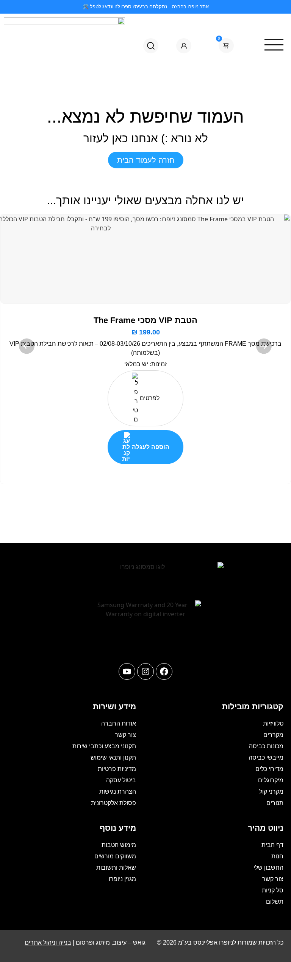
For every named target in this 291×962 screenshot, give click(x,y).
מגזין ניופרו (122, 879)
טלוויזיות (273, 723)
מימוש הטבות (119, 845)
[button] (27, 346)
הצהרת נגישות (117, 791)
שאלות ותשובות (116, 867)
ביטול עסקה (121, 780)
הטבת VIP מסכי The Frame (145, 320)
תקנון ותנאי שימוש (113, 757)
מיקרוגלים (270, 780)
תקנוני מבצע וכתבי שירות (104, 746)
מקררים (273, 735)
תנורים (274, 803)
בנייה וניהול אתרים (48, 942)
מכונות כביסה (266, 746)
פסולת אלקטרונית (113, 803)
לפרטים (150, 398)
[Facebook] (164, 671)
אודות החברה (118, 723)
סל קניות (272, 890)
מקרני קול (271, 791)
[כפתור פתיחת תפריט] (152, 21)
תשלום (274, 901)
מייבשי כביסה (266, 757)
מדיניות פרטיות (117, 769)
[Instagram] (145, 671)
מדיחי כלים (269, 769)
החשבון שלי (268, 867)
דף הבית (272, 845)
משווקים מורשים (115, 856)
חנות (277, 856)
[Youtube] (127, 671)
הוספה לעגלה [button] (150, 447)
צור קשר (125, 735)
